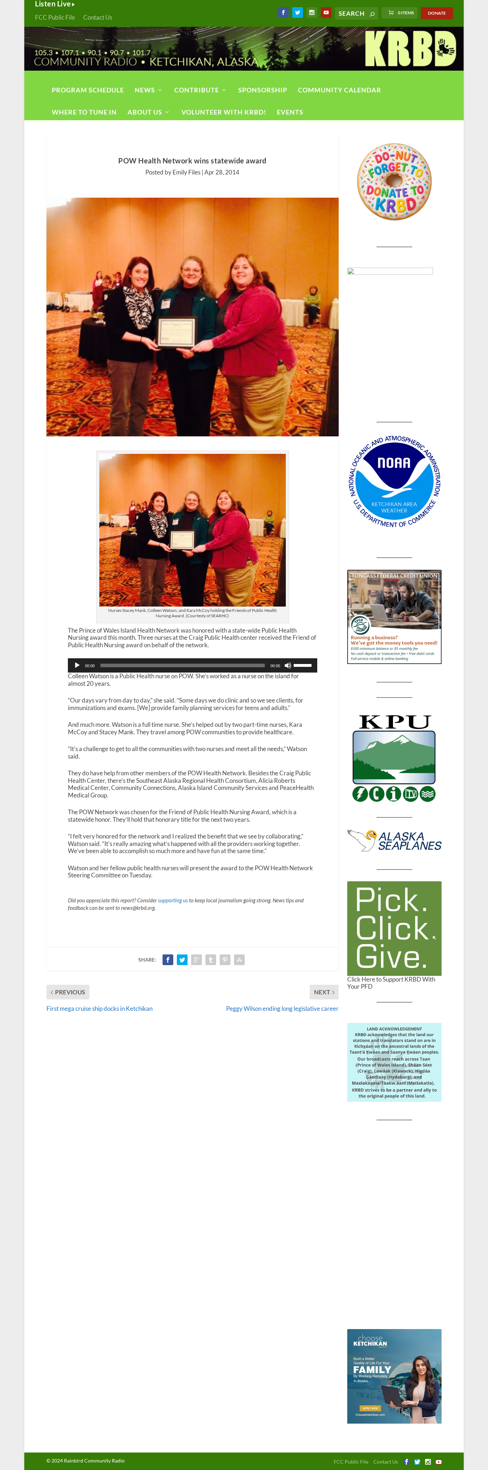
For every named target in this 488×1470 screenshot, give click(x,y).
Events (290, 112)
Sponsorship (262, 90)
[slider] (304, 664)
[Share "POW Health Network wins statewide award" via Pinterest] (225, 960)
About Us (145, 112)
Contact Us (97, 17)
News (145, 90)
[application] (192, 665)
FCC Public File (55, 17)
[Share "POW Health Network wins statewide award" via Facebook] (168, 960)
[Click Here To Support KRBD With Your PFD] (394, 928)
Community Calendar (339, 90)
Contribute (196, 90)
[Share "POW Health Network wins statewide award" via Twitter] (182, 960)
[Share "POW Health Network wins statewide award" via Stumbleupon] (239, 960)
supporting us (173, 900)
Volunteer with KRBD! (223, 112)
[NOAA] (394, 481)
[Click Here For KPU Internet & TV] (394, 757)
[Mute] (288, 665)
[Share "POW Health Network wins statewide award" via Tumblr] (211, 960)
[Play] (77, 665)
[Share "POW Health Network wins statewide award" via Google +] (196, 960)
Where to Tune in (84, 112)
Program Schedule (88, 90)
